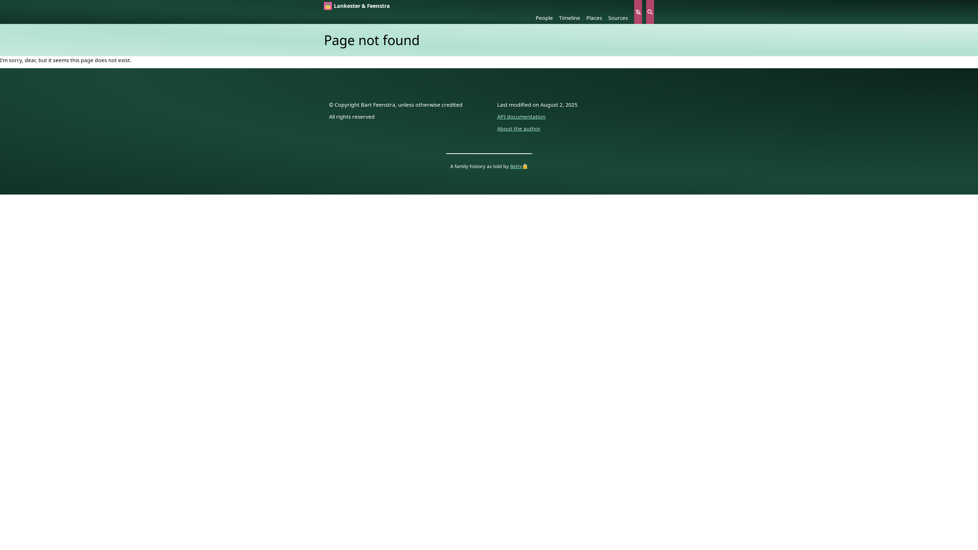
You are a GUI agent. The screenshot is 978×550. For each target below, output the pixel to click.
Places (594, 17)
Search (650, 12)
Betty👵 (519, 166)
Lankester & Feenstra (362, 5)
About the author (519, 128)
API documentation (521, 116)
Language (638, 12)
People (544, 17)
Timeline (569, 17)
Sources (618, 17)
